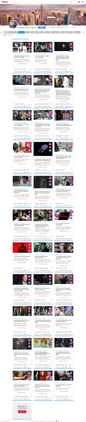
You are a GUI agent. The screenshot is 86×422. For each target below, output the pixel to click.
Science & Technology (12, 32)
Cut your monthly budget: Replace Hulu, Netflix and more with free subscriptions (42, 353)
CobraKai (57, 104)
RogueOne (25, 203)
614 (23, 172)
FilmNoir (44, 135)
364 (44, 71)
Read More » (22, 47)
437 (64, 172)
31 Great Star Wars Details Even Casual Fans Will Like (64, 320)
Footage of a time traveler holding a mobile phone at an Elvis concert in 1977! (42, 226)
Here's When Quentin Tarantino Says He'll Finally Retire (22, 385)
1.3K (64, 270)
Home (28, 421)
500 (23, 205)
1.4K (23, 270)
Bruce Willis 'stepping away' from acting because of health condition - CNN (21, 289)
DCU (15, 268)
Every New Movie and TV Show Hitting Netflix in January (21, 320)
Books (41, 32)
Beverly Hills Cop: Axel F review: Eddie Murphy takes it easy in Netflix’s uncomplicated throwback (43, 91)
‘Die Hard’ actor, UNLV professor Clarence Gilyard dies (22, 224)
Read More (22, 411)
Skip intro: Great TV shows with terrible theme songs (43, 289)
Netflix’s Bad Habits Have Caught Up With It (41, 257)
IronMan (21, 364)
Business (37, 268)
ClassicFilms (37, 331)
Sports (36, 32)
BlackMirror (37, 203)
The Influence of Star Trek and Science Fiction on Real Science (43, 160)
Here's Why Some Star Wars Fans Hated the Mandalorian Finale (63, 353)
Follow (41, 27)
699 (64, 302)
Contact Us (53, 421)
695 (43, 172)
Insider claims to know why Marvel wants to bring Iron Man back (22, 354)
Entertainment (21, 32)
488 (43, 106)
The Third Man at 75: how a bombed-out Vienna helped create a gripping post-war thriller (62, 57)
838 (44, 302)
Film (42, 69)
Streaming (22, 104)
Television (43, 300)
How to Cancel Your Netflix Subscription (62, 224)
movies (24, 69)
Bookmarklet (32, 421)
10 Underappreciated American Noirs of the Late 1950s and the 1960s (43, 321)
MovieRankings (46, 69)
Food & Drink (47, 32)
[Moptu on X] (58, 421)
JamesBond (64, 300)
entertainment (16, 69)
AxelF (36, 104)
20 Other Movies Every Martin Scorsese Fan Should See (63, 190)
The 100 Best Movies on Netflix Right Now (63, 385)
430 (23, 106)
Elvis (36, 236)
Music (63, 32)
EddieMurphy (40, 104)
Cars (32, 32)
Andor (15, 203)
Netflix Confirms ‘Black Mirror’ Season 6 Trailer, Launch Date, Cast (42, 193)
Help (49, 421)
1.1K (44, 205)
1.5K (23, 334)
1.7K (44, 367)
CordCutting (40, 364)
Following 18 (73, 27)
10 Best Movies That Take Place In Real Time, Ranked (22, 56)
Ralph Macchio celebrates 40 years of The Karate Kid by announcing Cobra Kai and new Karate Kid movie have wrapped (63, 92)
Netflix (47, 268)
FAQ (46, 421)
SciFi (66, 331)
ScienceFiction (65, 364)
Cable (36, 364)
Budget (57, 236)
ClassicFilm (37, 135)
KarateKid (68, 104)
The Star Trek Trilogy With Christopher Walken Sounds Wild (64, 124)
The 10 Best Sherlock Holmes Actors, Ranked (21, 124)
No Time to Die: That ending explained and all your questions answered (64, 289)
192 (23, 71)
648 (43, 138)
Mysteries (26, 135)
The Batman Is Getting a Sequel (22, 256)
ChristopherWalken (59, 135)
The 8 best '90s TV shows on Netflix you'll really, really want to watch (42, 386)
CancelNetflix (61, 236)
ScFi (42, 169)
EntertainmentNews (24, 396)
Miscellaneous (77, 32)
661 (65, 205)
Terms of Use (42, 421)
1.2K (23, 302)
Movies (65, 69)
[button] (71, 2)
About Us (37, 421)
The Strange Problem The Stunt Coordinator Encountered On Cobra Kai (64, 258)
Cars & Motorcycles (55, 32)
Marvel (25, 364)
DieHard (15, 236)
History (27, 32)
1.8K (64, 334)
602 (64, 106)
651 (65, 138)
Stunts (65, 268)
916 (23, 238)
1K (43, 238)
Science (45, 169)
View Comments (22, 63)
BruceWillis (16, 300)
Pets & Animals (69, 32)
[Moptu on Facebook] (56, 421)
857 (44, 270)
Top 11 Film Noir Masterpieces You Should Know (21, 156)
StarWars (70, 331)
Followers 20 (66, 27)
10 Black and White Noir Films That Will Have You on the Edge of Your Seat (42, 125)
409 (65, 71)
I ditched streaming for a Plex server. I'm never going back (21, 89)
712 (23, 138)
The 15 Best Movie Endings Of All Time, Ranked (42, 56)
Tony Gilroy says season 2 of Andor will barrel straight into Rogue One (21, 191)
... (30, 69)
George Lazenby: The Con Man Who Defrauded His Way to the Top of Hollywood (63, 157)
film (21, 69)
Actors (57, 169)
